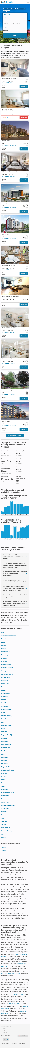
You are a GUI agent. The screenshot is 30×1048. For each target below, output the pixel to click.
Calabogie (4, 671)
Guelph (3, 712)
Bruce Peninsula (6, 664)
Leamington (4, 741)
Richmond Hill (5, 795)
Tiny (2, 818)
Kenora (3, 728)
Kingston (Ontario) (6, 735)
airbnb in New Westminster (11, 973)
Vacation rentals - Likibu (7, 2)
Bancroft (3, 639)
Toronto (3, 824)
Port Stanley (4, 789)
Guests (5, 27)
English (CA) (23, 1035)
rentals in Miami (20, 994)
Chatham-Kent (5, 677)
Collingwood (4, 680)
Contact (3, 1046)
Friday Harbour (5, 693)
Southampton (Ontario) (8, 805)
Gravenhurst (4, 706)
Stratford (3, 811)
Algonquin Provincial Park (8, 636)
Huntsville (4, 719)
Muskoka (4, 760)
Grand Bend (4, 703)
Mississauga (4, 757)
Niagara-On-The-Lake (7, 767)
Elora (2, 687)
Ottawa (3, 786)
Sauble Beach (5, 802)
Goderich (3, 700)
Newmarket (4, 763)
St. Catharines (5, 808)
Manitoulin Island (6, 747)
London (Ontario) (6, 744)
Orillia (3, 779)
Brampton (4, 658)
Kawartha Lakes (6, 725)
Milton (3, 754)
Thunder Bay (5, 815)
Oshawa (3, 783)
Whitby (3, 834)
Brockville (4, 661)
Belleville (3, 648)
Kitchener (4, 738)
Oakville (3, 776)
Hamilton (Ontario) (6, 715)
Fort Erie (3, 690)
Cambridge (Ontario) (7, 674)
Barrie (3, 642)
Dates (4, 21)
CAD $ (5, 1039)
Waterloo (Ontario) (6, 831)
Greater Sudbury (6, 709)
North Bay (4, 773)
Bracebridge (4, 655)
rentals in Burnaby (14, 1004)
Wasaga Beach (5, 827)
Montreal (4, 847)
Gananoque (4, 696)
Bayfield (3, 645)
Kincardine (4, 731)
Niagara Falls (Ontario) (7, 770)
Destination (6, 14)
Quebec (4, 850)
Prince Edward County (7, 792)
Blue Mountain (5, 652)
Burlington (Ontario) (7, 668)
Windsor (3, 837)
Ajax (2, 632)
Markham (4, 751)
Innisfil (3, 722)
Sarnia (3, 799)
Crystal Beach (5, 684)
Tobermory (4, 821)
